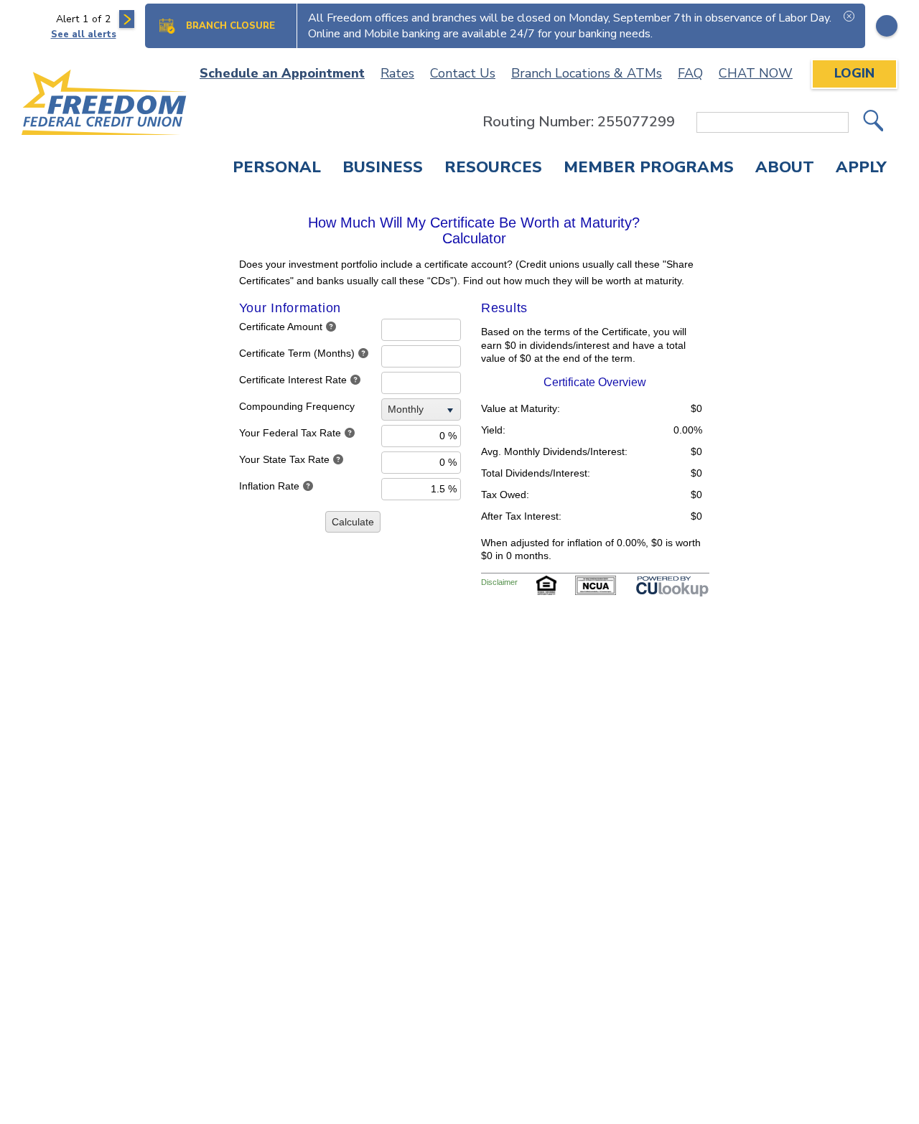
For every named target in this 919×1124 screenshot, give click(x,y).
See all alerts (83, 34)
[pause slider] (886, 26)
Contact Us (462, 73)
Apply (861, 168)
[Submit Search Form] (873, 122)
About (784, 168)
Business (382, 168)
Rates (397, 73)
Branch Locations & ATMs (586, 73)
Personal (277, 168)
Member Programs (649, 168)
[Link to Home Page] (105, 105)
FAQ (690, 73)
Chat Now (756, 73)
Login (854, 73)
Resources (493, 168)
